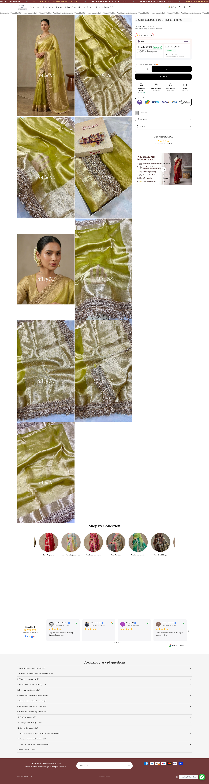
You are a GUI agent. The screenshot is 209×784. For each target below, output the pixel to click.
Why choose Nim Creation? (26, 750)
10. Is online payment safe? (26, 717)
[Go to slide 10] (118, 642)
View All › (186, 41)
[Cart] (190, 7)
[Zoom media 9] (46, 472)
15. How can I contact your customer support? (33, 744)
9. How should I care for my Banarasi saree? (32, 712)
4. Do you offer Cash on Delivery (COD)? (31, 684)
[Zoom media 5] (46, 269)
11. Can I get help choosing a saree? (29, 723)
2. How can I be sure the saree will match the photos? (35, 674)
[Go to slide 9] (116, 642)
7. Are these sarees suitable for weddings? (31, 701)
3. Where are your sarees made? (28, 679)
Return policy (144, 119)
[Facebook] (177, 776)
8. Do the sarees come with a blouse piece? (32, 706)
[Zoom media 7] (46, 371)
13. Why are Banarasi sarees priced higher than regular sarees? (38, 733)
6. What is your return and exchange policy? (32, 695)
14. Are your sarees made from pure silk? (31, 739)
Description (143, 113)
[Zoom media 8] (103, 371)
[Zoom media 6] (103, 269)
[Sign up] (129, 765)
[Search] (179, 7)
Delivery (142, 126)
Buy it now (163, 77)
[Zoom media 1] (46, 65)
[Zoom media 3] (46, 167)
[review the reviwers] (114, 623)
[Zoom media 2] (103, 65)
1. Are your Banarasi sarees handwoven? (31, 668)
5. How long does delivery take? (28, 690)
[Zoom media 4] (103, 167)
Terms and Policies (104, 777)
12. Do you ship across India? (27, 728)
